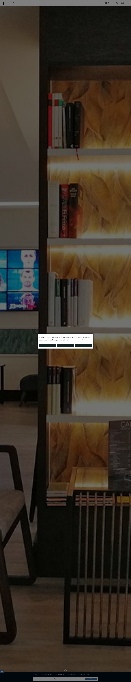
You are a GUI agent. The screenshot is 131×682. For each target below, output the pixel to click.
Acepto (83, 345)
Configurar (47, 345)
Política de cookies (65, 341)
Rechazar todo (65, 345)
